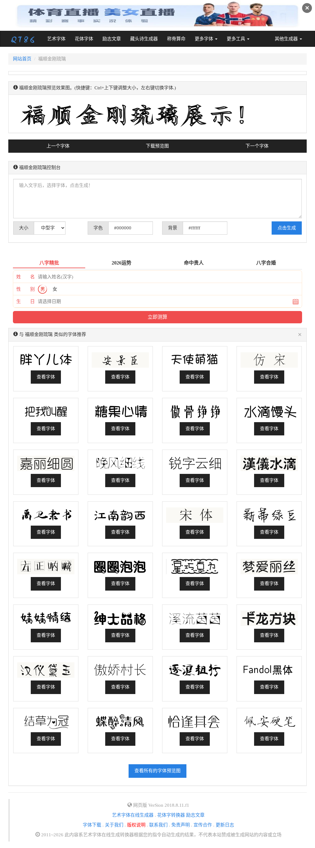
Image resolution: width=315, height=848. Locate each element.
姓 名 (25, 276)
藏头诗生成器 (144, 38)
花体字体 (84, 38)
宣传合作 (202, 824)
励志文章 (111, 38)
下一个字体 (257, 145)
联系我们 (158, 824)
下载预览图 (157, 145)
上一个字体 (58, 145)
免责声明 (180, 824)
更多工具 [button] (236, 38)
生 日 (25, 301)
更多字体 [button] (204, 38)
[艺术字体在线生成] (23, 38)
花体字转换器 (171, 815)
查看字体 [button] (46, 376)
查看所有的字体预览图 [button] (157, 770)
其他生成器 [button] (287, 38)
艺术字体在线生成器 (133, 815)
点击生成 (286, 227)
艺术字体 (58, 38)
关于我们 (114, 824)
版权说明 (136, 824)
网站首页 (22, 58)
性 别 (25, 289)
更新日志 (225, 824)
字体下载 (92, 824)
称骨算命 (176, 38)
